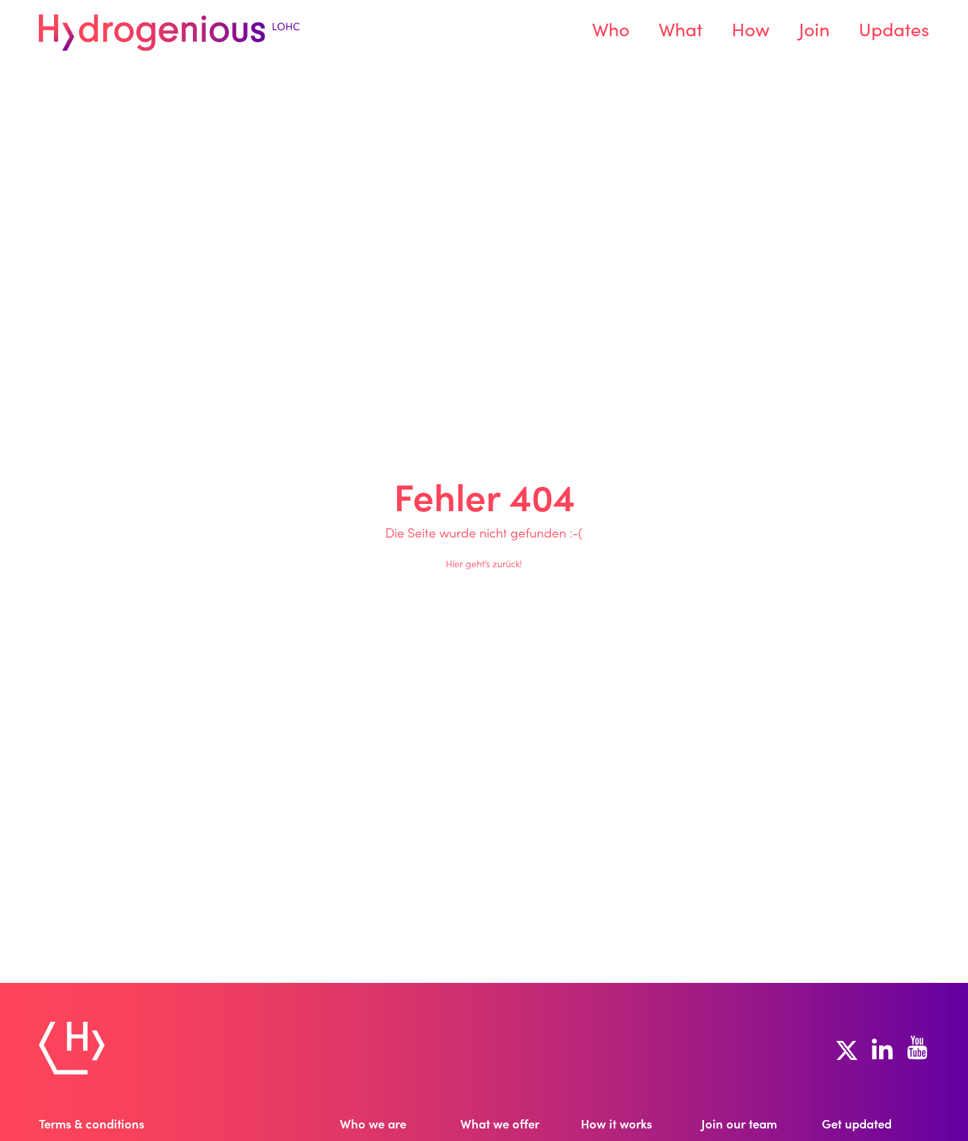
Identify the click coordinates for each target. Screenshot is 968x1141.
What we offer (499, 1126)
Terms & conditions (91, 1126)
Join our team (739, 1126)
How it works (616, 1126)
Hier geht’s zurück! (484, 565)
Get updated (857, 1126)
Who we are (373, 1126)
